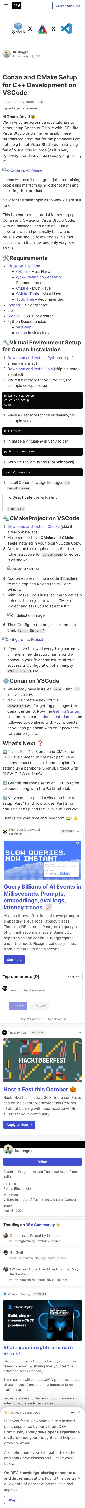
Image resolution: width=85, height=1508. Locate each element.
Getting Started (66, 711)
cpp (41, 102)
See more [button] (14, 959)
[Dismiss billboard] (79, 1412)
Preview (39, 1006)
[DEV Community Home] (17, 6)
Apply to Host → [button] (19, 1125)
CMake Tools (27, 294)
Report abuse (57, 1019)
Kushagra (20, 52)
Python (13, 305)
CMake (22, 288)
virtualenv (24, 327)
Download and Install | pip (30, 369)
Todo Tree (25, 299)
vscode (27, 102)
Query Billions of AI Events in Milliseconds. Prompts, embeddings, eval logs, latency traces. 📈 (42, 897)
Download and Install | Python (33, 358)
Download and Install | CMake (33, 526)
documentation (56, 717)
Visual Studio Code (23, 266)
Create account (68, 6)
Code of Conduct (30, 1019)
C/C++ (22, 271)
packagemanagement (22, 108)
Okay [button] (12, 1500)
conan (21, 332)
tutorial (10, 102)
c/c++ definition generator (39, 277)
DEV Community (40, 1225)
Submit (18, 1006)
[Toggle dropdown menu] (79, 831)
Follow (43, 1162)
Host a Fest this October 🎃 (40, 1089)
